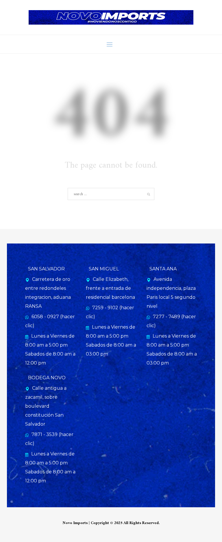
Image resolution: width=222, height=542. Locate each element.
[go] (148, 194)
